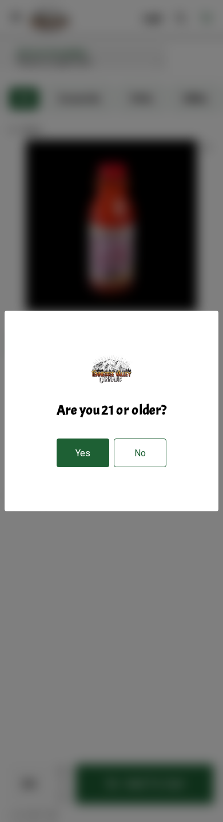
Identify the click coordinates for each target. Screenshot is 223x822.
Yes (82, 453)
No (140, 453)
